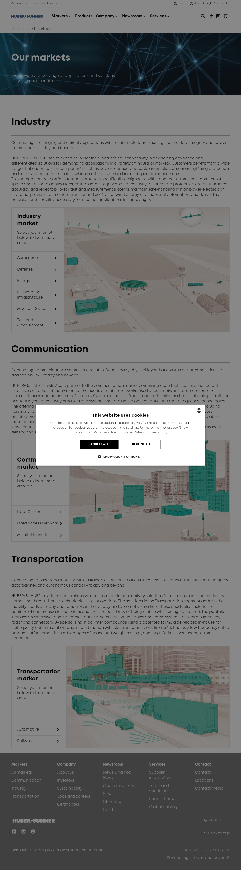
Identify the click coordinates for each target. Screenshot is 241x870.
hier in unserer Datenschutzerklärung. (139, 432)
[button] (120, 457)
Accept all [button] (99, 444)
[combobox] (199, 410)
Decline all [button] (141, 444)
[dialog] (120, 434)
